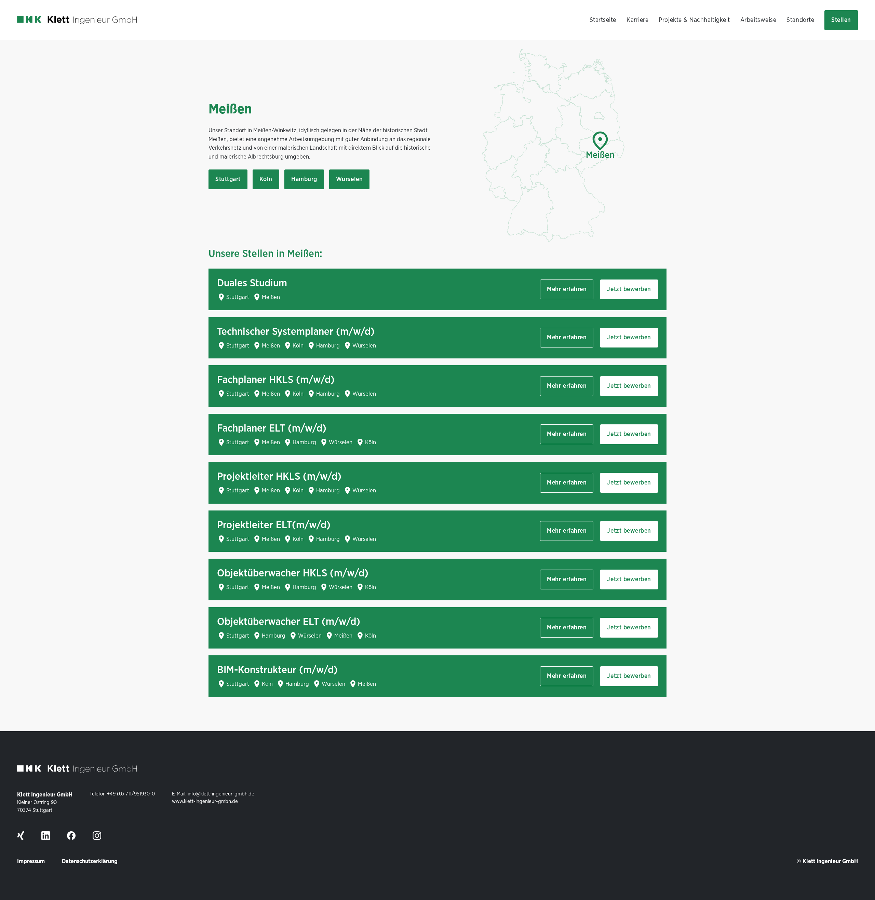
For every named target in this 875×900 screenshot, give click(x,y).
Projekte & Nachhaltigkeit (694, 20)
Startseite (603, 20)
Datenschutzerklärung (90, 861)
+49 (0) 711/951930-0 (131, 793)
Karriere (637, 20)
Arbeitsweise (758, 20)
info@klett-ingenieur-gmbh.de (221, 793)
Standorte (800, 20)
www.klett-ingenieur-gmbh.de (205, 801)
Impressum (31, 861)
